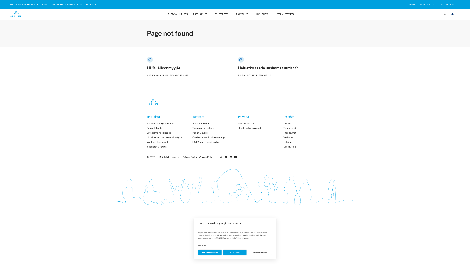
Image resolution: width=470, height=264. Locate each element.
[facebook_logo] (225, 157)
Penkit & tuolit (199, 132)
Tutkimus (288, 141)
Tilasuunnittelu (246, 123)
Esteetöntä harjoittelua (159, 132)
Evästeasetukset (260, 252)
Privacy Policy (190, 157)
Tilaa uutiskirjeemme (252, 75)
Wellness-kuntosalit (157, 141)
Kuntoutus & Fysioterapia (160, 123)
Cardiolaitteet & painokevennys (208, 137)
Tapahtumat (289, 127)
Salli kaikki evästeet (210, 252)
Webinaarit (289, 137)
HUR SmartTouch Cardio (205, 141)
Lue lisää (202, 245)
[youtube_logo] (235, 157)
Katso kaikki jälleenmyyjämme (167, 75)
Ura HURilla (289, 146)
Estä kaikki (235, 252)
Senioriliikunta (154, 127)
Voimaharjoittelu (201, 123)
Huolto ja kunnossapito (250, 127)
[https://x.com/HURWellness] (220, 157)
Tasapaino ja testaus (203, 127)
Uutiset (287, 123)
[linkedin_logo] (230, 157)
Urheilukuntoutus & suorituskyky (164, 137)
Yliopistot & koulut (156, 146)
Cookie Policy (206, 157)
